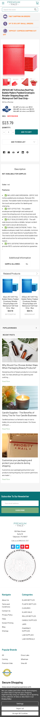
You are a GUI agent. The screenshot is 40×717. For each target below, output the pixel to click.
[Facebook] (4, 152)
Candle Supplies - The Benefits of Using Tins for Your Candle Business (19, 414)
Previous (33, 273)
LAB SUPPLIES (28, 635)
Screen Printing (7, 623)
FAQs (4, 619)
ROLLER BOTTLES (29, 616)
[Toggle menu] (3, 3)
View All (24, 663)
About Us (5, 600)
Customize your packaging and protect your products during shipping (17, 463)
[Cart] (37, 3)
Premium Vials (7, 663)
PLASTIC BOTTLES (29, 604)
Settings (20, 703)
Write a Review (7, 102)
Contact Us (6, 611)
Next (36, 273)
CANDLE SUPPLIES (29, 620)
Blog (3, 627)
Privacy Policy (7, 615)
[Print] (13, 152)
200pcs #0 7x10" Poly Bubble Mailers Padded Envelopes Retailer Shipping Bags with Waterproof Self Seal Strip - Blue (29, 302)
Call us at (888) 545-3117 (20, 541)
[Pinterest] (27, 152)
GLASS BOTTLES (28, 600)
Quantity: (6, 127)
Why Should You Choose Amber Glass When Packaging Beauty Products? (20, 366)
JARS (24, 624)
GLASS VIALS (27, 612)
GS (3, 655)
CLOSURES (26, 608)
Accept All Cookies (20, 713)
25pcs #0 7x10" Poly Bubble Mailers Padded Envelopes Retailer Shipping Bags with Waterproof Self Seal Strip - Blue (10, 302)
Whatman (24, 659)
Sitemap (5, 631)
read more (6, 381)
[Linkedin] (23, 152)
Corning (5, 659)
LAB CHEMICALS (28, 639)
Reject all (20, 708)
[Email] (9, 152)
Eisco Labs (25, 655)
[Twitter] (18, 152)
